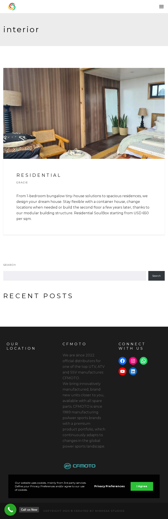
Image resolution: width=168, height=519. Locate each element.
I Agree (141, 486)
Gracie (22, 182)
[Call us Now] (10, 510)
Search (9, 264)
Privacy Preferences (109, 486)
